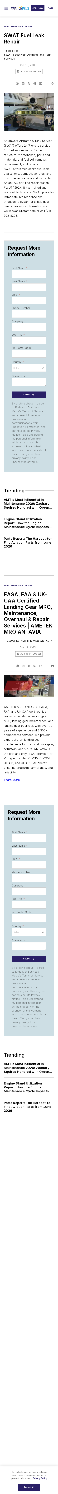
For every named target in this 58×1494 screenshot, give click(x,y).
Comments (18, 376)
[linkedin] (23, 83)
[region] (29, 1480)
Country (18, 362)
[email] (40, 83)
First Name (19, 268)
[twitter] (29, 83)
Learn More (12, 780)
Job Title (18, 334)
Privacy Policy (40, 1478)
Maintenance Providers (18, 26)
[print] (52, 83)
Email (16, 294)
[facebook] (17, 83)
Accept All (29, 1487)
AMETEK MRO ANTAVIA (36, 641)
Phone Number (21, 308)
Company (18, 321)
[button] (6, 8)
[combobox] (29, 368)
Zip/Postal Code (22, 347)
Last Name (19, 281)
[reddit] (34, 83)
